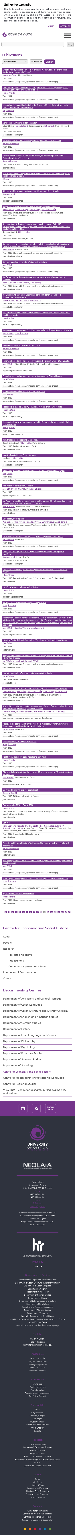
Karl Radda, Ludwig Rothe (14, 519)
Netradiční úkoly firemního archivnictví (19, 742)
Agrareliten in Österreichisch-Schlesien (20, 123)
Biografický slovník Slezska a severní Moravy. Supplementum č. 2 (31, 207)
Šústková (12, 605)
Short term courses (37, 1367)
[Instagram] (23, 1108)
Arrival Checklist (37, 1428)
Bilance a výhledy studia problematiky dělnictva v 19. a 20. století (31, 191)
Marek (5, 318)
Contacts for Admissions (37, 1511)
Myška (11, 575)
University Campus (37, 1416)
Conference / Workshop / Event (27, 966)
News (37, 1479)
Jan (4, 111)
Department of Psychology (19, 1047)
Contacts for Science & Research (37, 1466)
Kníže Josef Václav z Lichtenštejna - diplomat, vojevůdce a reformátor (33, 536)
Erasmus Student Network (37, 1425)
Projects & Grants (37, 1454)
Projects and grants (20, 955)
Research (8, 949)
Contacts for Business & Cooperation (37, 1520)
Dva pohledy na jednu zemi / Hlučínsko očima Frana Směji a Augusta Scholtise (37, 330)
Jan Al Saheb (8, 540)
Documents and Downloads (37, 1494)
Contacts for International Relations (37, 1514)
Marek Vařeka (23, 283)
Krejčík (12, 93)
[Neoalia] (37, 1166)
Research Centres (37, 1450)
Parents (37, 1431)
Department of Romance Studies (23, 1053)
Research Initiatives (37, 1444)
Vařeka (12, 318)
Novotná (13, 161)
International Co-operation (19, 972)
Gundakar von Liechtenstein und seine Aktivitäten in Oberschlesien (32, 376)
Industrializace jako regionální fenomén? (20, 440)
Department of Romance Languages (37, 1307)
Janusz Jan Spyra (10, 75)
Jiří (4, 179)
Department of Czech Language (22, 1005)
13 (48, 912)
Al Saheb (10, 111)
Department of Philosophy (19, 1041)
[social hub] (50, 1108)
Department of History (16, 1029)
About (6, 936)
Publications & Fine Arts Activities (37, 1457)
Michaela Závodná (34, 489)
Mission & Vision (37, 1485)
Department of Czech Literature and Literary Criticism (35, 1011)
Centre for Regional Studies (19, 1084)
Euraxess (38, 1463)
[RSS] (36, 1108)
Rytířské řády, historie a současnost (18, 894)
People (7, 943)
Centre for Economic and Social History (35, 928)
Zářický (10, 265)
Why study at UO (37, 1358)
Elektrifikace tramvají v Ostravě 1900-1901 (21, 346)
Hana (5, 605)
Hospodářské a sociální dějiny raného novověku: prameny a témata (32, 407)
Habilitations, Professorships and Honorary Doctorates (37, 1460)
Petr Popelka (39, 712)
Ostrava (6, 823)
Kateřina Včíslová (22, 628)
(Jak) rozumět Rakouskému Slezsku (18, 486)
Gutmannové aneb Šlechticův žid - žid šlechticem (24, 392)
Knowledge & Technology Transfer (37, 1447)
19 (69, 912)
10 (37, 912)
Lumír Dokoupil (21, 210)
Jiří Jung (61, 712)
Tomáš (5, 93)
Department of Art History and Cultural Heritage (32, 999)
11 (41, 912)
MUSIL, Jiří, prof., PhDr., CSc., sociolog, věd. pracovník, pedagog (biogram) (35, 688)
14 (52, 912)
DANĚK (14, 793)
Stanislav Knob (9, 557)
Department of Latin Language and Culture (29, 1035)
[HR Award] (37, 1247)
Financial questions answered (37, 1393)
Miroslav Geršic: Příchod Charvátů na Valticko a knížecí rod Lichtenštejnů (35, 640)
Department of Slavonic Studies (22, 1059)
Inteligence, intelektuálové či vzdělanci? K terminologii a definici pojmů (33, 471)
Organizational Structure (37, 1488)
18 (66, 912)
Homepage (37, 1266)
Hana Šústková (21, 126)
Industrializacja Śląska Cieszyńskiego (19, 455)
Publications (16, 961)
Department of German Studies (22, 1023)
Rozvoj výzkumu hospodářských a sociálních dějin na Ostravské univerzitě (35, 878)
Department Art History (37, 1289)
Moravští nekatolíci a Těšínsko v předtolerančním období (27, 673)
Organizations (37, 1413)
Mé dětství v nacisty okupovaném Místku (20, 587)
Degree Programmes (38, 1361)
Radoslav (7, 793)
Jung (7, 179)
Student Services (37, 1422)
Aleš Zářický (48, 126)
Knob (13, 194)
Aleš (4, 265)
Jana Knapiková (37, 628)
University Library (37, 1339)
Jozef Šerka (37, 826)
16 (59, 912)
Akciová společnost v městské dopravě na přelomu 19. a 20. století (32, 141)
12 (45, 912)
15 (55, 912)
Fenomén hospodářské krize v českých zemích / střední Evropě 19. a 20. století (37, 361)
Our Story (37, 1482)
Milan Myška (8, 210)
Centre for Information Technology (37, 1345)
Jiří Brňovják (20, 489)
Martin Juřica (17, 828)
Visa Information (37, 1390)
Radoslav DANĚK (49, 210)
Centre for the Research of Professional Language (33, 1078)
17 (62, 912)
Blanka (6, 161)
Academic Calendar (37, 1371)
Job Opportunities (37, 1497)
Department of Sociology (18, 1065)
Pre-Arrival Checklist (37, 1396)
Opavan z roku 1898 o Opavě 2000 (18, 805)
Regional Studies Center (37, 1322)
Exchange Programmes (37, 1365)
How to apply (37, 1384)
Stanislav (6, 194)
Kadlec (9, 474)
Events (37, 1410)
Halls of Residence (37, 1342)
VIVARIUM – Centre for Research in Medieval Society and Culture (34, 1091)
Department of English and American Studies (30, 1017)
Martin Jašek (51, 712)
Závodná (15, 144)
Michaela (7, 144)
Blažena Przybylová (52, 826)
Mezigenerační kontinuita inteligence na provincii (24, 603)
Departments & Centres (22, 990)
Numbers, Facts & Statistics (37, 1491)
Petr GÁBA (21, 692)
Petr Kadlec (7, 522)
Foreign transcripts (38, 1387)
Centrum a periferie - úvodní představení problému (25, 262)
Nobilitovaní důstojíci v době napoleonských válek (24, 757)
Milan (5, 575)
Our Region (37, 1419)
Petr (4, 474)
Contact (7, 978)
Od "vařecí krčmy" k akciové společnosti (20, 790)
